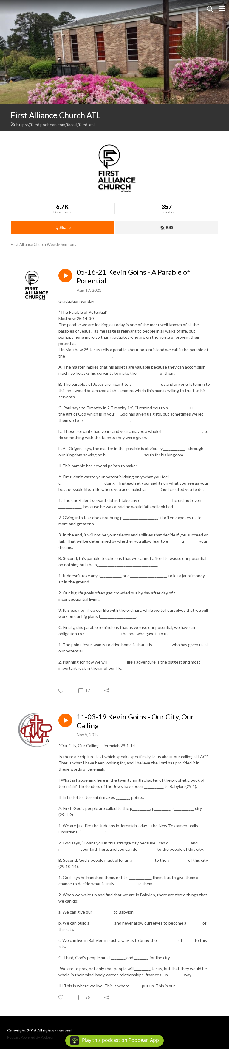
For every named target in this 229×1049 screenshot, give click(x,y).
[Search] (210, 8)
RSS (169, 227)
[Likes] (61, 691)
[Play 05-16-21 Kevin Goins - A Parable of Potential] (65, 275)
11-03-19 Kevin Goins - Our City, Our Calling (135, 721)
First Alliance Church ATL (55, 115)
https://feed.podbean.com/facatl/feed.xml (55, 124)
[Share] (107, 691)
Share (65, 227)
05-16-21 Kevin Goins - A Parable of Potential (133, 276)
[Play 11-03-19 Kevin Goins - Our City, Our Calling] (65, 720)
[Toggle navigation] (222, 8)
